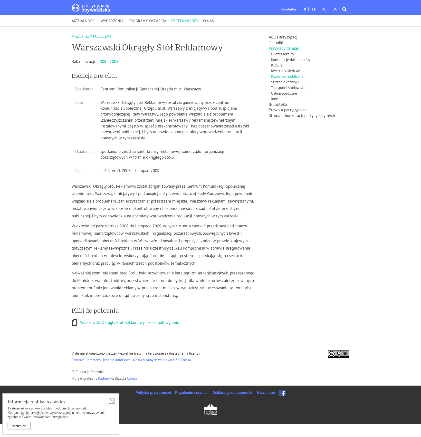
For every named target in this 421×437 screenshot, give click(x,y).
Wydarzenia (112, 21)
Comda (131, 378)
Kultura (276, 65)
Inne (274, 99)
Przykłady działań (284, 48)
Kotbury (104, 378)
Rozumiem (19, 426)
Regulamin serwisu (191, 392)
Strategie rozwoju (285, 82)
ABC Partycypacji (284, 37)
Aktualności (84, 21)
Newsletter (288, 9)
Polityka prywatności (153, 392)
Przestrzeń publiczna (287, 76)
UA (335, 9)
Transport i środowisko (288, 88)
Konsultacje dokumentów (290, 60)
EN (314, 9)
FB (304, 9)
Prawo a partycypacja (287, 110)
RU (324, 9)
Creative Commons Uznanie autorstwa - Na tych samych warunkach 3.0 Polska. (131, 360)
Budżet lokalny (282, 54)
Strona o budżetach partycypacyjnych (302, 116)
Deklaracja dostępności (232, 392)
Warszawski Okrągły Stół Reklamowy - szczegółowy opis (129, 322)
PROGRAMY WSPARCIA (147, 21)
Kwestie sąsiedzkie (285, 71)
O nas (208, 21)
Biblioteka (278, 104)
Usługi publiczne (284, 93)
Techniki (276, 43)
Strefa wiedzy (184, 21)
